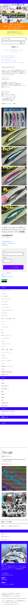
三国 (2, 380)
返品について (4, 274)
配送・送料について (12, 593)
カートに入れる (14, 267)
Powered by (3, 604)
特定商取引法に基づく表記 (7, 276)
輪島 (2, 391)
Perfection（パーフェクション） (8, 414)
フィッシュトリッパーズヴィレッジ (9, 57)
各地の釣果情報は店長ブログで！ (14, 32)
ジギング (7, 50)
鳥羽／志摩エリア (5, 386)
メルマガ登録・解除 (5, 596)
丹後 (2, 400)
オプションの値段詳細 (6, 273)
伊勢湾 (2, 383)
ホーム (2, 56)
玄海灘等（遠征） (5, 402)
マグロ (14, 60)
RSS (16, 596)
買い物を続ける (4, 245)
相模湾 (2, 394)
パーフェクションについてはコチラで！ (15, 33)
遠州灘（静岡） (4, 405)
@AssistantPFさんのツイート (7, 464)
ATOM (19, 596)
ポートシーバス (14, 51)
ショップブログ (12, 596)
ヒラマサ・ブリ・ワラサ (18, 62)
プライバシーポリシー (15, 594)
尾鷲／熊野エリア (5, 388)
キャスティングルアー (10, 56)
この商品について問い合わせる (8, 243)
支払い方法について (5, 593)
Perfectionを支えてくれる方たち (8, 411)
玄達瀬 (2, 397)
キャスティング (13, 50)
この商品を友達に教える (6, 241)
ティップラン (20, 50)
